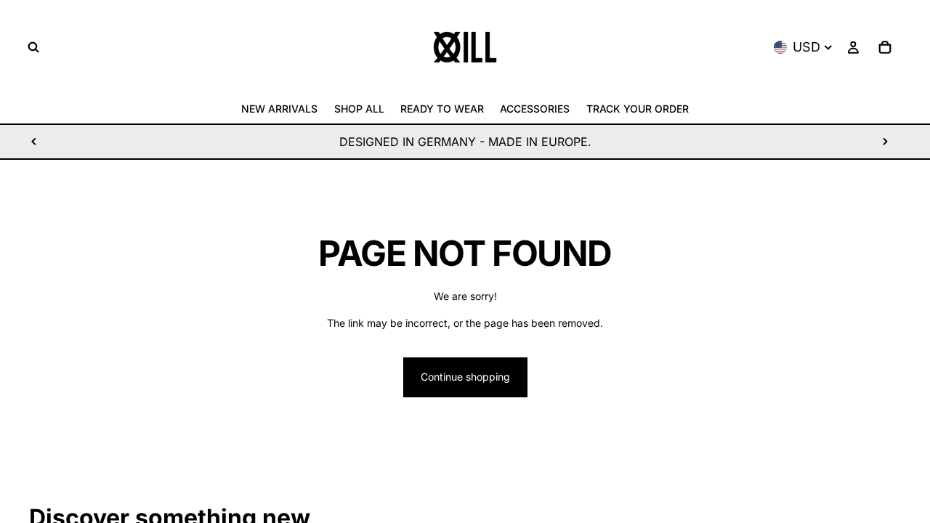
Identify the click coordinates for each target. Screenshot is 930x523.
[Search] (33, 47)
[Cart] (885, 47)
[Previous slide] (34, 142)
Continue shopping (465, 376)
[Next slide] (885, 142)
